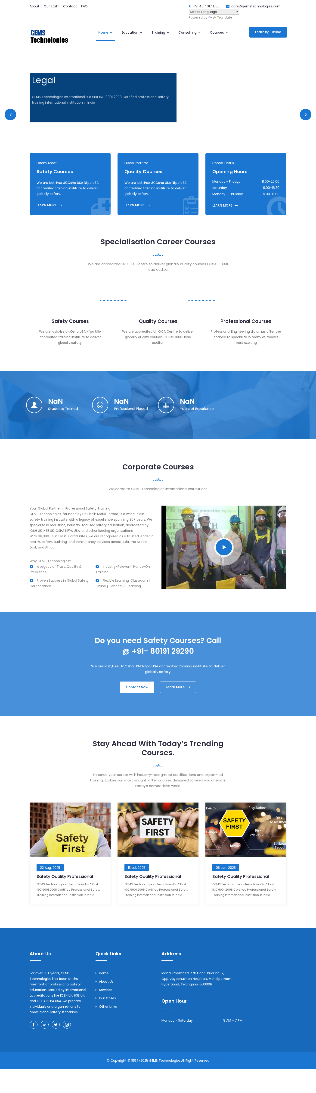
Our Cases (107, 998)
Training (159, 32)
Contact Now (137, 687)
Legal (43, 80)
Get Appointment (52, 114)
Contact (70, 6)
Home (103, 32)
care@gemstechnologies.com (256, 6)
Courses (217, 32)
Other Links (108, 1006)
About (34, 6)
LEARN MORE (46, 205)
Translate (224, 17)
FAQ (84, 6)
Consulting (188, 32)
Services (105, 990)
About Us (106, 981)
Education (130, 32)
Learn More (91, 114)
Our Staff (51, 6)
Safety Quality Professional (65, 876)
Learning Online (268, 32)
